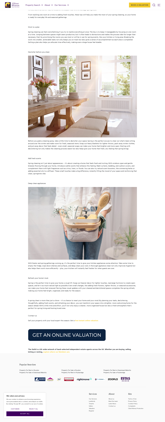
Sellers (91, 406)
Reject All (33, 409)
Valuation (92, 408)
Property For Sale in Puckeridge (114, 372)
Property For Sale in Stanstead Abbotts (33, 372)
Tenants (91, 404)
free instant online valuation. (86, 321)
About (47, 5)
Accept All (25, 414)
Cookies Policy (132, 404)
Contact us (112, 406)
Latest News (112, 404)
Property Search (32, 5)
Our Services (60, 5)
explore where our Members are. (56, 352)
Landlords (92, 401)
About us (111, 399)
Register (91, 411)
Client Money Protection (135, 408)
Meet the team (113, 401)
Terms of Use (132, 399)
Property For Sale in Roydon (71, 370)
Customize (15, 409)
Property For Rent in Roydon (29, 370)
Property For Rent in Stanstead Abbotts (117, 370)
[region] (25, 405)
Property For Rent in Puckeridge (72, 372)
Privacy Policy (132, 401)
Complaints (131, 406)
